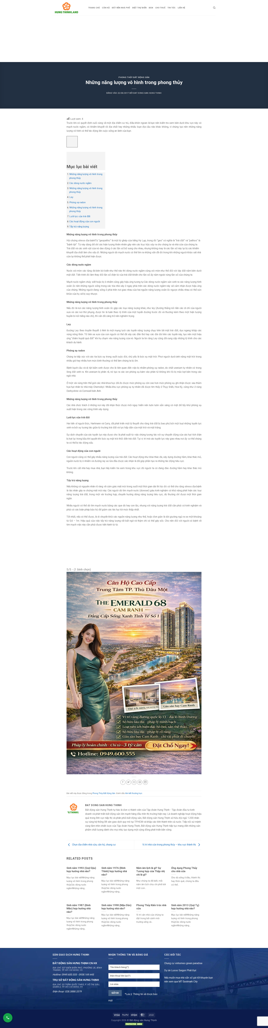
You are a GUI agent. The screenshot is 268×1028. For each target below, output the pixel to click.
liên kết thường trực (133, 793)
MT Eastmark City (188, 981)
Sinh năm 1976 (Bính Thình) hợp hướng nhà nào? (114, 871)
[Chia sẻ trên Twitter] (128, 782)
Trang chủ (94, 8)
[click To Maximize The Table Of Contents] (72, 141)
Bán (151, 8)
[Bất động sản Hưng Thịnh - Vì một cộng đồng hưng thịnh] (68, 8)
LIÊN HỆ (181, 8)
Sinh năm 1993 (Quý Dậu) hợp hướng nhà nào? (81, 870)
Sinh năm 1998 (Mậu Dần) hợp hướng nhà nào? (116, 907)
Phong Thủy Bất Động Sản (134, 77)
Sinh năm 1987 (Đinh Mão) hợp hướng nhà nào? (79, 908)
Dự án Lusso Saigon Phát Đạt (180, 970)
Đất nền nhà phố (121, 8)
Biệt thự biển (139, 8)
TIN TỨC (172, 8)
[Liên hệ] (7, 1017)
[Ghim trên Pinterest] (139, 782)
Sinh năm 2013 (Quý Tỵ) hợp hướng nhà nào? (185, 907)
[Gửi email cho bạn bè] (134, 782)
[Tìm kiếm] (214, 8)
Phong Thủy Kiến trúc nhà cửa (151, 907)
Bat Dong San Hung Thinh (147, 93)
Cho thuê (160, 8)
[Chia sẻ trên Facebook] (122, 782)
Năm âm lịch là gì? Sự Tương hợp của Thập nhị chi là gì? (150, 871)
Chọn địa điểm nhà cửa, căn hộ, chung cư (93, 844)
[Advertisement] (134, 38)
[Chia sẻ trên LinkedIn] (145, 782)
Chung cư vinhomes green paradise (183, 963)
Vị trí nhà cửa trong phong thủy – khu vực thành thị (169, 844)
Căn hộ (106, 8)
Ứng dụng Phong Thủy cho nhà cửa (184, 870)
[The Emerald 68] (134, 672)
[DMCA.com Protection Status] (134, 1024)
